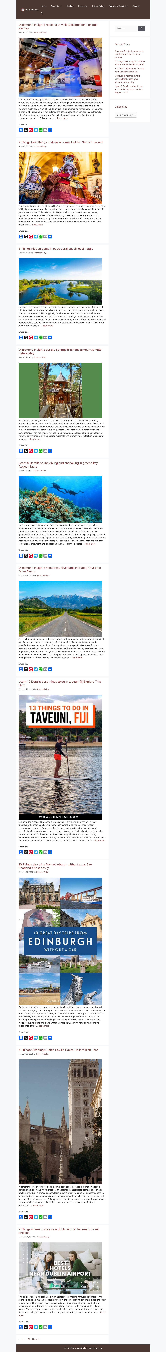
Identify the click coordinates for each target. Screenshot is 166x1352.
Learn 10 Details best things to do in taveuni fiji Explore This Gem (60, 683)
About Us (55, 6)
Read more (62, 118)
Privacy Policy (98, 6)
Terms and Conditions (118, 6)
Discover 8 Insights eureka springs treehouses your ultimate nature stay (60, 351)
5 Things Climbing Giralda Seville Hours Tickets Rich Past (58, 1050)
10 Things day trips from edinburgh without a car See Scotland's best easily (55, 866)
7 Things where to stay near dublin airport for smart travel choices (59, 1231)
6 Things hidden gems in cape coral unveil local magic (56, 248)
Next (35, 1339)
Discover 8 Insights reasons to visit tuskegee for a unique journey (58, 26)
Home (43, 6)
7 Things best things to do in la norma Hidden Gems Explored (61, 142)
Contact (70, 6)
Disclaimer (82, 6)
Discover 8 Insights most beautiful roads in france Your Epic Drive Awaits (60, 569)
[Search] (141, 28)
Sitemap (136, 6)
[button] (42, 13)
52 (29, 1339)
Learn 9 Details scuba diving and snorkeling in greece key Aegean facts (58, 464)
